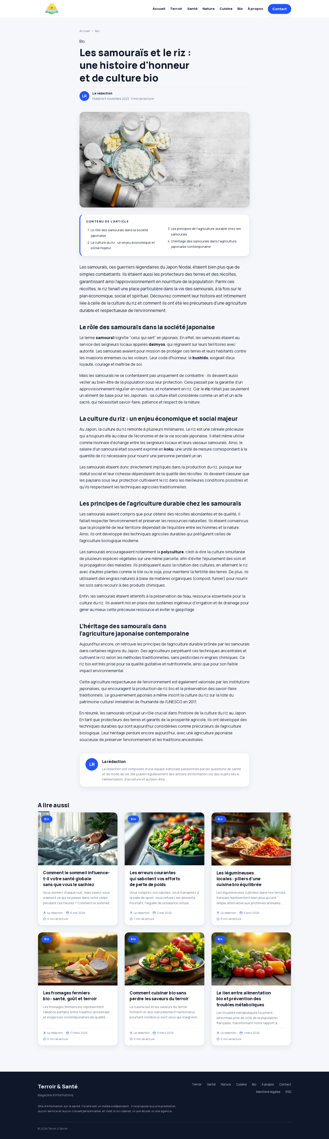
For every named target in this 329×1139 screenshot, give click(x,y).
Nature (209, 8)
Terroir (176, 8)
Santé (192, 8)
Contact (279, 8)
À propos (255, 8)
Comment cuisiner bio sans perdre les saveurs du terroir (159, 996)
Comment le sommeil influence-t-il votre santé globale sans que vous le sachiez (76, 878)
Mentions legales (268, 1092)
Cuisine (226, 8)
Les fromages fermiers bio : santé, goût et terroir (70, 996)
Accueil (159, 8)
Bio (240, 8)
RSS (288, 1092)
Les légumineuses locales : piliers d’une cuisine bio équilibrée (238, 878)
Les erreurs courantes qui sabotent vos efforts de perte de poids (155, 878)
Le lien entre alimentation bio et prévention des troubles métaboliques (243, 998)
